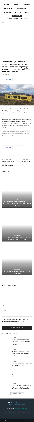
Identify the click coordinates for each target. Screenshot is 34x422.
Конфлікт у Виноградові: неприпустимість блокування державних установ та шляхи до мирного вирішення (9, 163)
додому (3, 22)
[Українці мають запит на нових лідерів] (6, 374)
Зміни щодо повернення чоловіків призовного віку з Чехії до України (25, 163)
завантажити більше (16, 393)
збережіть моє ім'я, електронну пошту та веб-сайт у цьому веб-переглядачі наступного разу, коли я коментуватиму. (15, 321)
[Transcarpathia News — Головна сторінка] (17, 404)
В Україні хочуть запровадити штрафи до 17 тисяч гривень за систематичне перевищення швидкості (17, 203)
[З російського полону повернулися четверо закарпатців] (17, 258)
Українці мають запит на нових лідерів (17, 18)
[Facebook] (5, 412)
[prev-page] (3, 279)
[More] (22, 79)
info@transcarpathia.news (21, 408)
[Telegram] (19, 412)
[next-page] (6, 279)
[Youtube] (28, 412)
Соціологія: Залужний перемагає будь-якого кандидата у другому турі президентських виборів (21, 387)
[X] (24, 412)
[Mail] (10, 412)
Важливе (17, 199)
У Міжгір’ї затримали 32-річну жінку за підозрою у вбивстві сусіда (21, 353)
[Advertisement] (17, 41)
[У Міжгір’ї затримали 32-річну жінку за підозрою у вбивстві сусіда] (17, 225)
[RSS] (14, 412)
